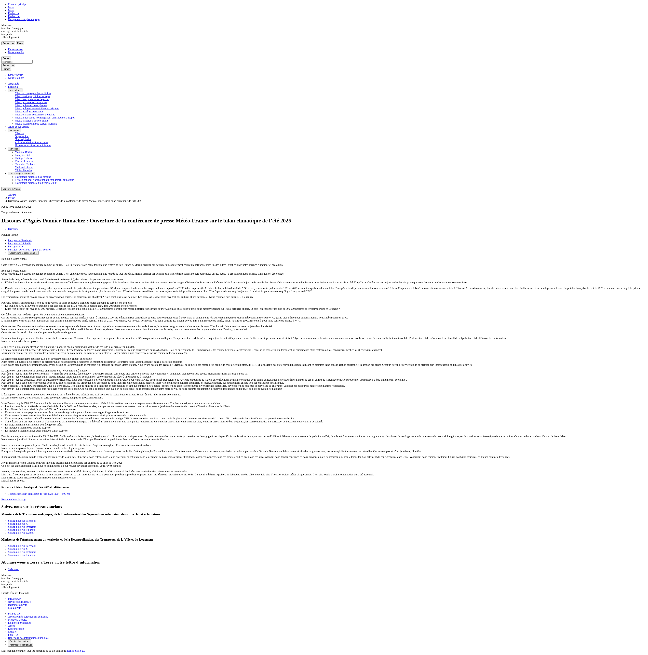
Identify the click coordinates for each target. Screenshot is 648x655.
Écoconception (16, 628)
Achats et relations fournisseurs (31, 142)
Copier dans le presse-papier (23, 253)
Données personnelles (19, 622)
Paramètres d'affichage (20, 645)
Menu (11, 7)
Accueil (12, 194)
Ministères (14, 130)
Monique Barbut (23, 152)
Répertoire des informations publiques (28, 637)
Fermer (6, 58)
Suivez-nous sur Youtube (21, 532)
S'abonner (13, 569)
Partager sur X (15, 246)
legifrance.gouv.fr (17, 604)
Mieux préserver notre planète (31, 105)
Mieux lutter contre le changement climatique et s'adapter (45, 117)
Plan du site (14, 613)
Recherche (13, 13)
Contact (12, 631)
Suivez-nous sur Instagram (22, 526)
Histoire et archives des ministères (33, 145)
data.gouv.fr (14, 607)
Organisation (22, 136)
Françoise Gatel (23, 155)
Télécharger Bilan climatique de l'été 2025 (39, 493)
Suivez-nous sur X (18, 523)
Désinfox (13, 86)
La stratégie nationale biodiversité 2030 (36, 182)
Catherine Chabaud (25, 164)
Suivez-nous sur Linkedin (21, 529)
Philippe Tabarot (23, 158)
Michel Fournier (23, 170)
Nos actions (15, 90)
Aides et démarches (18, 126)
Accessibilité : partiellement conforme (28, 616)
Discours (13, 229)
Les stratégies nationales (21, 173)
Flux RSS (13, 634)
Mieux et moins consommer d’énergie (35, 114)
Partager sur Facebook (20, 240)
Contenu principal (17, 4)
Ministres (13, 149)
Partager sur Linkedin (19, 243)
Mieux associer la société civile (31, 120)
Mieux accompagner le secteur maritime (36, 123)
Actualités (13, 83)
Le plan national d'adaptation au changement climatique (44, 179)
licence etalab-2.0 (75, 650)
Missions (19, 133)
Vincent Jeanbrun (24, 161)
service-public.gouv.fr (19, 601)
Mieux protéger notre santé (29, 111)
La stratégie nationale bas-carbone (33, 176)
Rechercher (14, 16)
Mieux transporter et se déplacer (32, 99)
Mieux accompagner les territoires (33, 93)
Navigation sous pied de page (23, 19)
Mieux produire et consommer (31, 102)
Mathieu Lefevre (24, 167)
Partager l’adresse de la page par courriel (29, 249)
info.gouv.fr (14, 598)
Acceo (11, 625)
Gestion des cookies (19, 641)
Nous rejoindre (16, 52)
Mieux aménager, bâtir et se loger (32, 96)
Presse (11, 197)
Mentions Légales (17, 619)
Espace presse (15, 49)
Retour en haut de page (13, 499)
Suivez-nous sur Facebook (22, 520)
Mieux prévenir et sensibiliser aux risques (37, 108)
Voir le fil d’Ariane (11, 189)
